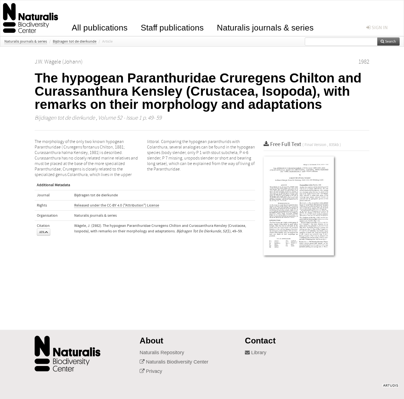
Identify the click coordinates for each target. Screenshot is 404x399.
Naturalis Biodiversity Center (176, 362)
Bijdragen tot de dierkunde (74, 41)
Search (390, 41)
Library (258, 352)
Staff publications (172, 27)
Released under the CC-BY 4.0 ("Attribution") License (116, 205)
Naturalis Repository (162, 352)
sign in (379, 28)
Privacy (153, 371)
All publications (100, 27)
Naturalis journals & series (265, 27)
